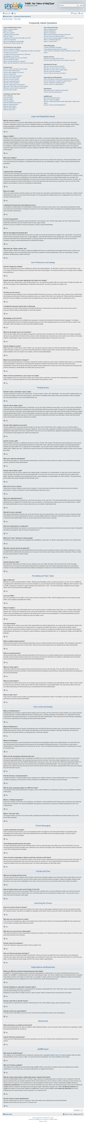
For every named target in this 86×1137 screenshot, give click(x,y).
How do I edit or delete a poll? (11, 77)
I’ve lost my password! (9, 39)
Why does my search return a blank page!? (55, 69)
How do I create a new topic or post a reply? (15, 69)
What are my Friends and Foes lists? (54, 58)
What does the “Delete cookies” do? (13, 43)
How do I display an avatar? (11, 59)
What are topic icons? (9, 109)
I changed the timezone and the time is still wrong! (16, 54)
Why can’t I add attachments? (11, 81)
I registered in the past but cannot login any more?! (17, 38)
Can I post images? (8, 101)
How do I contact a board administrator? (55, 105)
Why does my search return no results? (54, 68)
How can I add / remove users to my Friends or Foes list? (59, 60)
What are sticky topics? (9, 106)
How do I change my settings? (11, 49)
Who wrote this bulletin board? (52, 98)
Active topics (17, 19)
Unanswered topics (7, 19)
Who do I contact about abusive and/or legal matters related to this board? (62, 102)
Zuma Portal (46, 1117)
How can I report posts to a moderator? (14, 84)
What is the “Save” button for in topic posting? (15, 86)
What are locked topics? (10, 107)
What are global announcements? (12, 102)
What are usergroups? (50, 32)
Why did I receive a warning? (11, 82)
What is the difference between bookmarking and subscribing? (60, 79)
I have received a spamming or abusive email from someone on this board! (62, 51)
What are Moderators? (50, 31)
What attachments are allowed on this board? (56, 90)
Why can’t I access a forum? (11, 79)
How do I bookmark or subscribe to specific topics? (58, 81)
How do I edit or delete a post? (11, 70)
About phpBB (56, 1057)
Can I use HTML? (8, 97)
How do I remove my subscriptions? (53, 84)
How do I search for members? (52, 71)
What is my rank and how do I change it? (14, 61)
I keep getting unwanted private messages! (55, 49)
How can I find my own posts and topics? (55, 73)
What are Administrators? (50, 29)
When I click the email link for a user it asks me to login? (18, 63)
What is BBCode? (8, 95)
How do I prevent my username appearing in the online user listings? (22, 50)
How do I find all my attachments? (53, 92)
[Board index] (14, 6)
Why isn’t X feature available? (52, 99)
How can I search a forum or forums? (54, 66)
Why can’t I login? (8, 36)
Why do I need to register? (10, 29)
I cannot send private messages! (53, 47)
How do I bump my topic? (10, 89)
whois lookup (52, 1081)
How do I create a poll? (9, 74)
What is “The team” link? (50, 41)
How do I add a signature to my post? (13, 72)
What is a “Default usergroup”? (52, 39)
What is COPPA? (8, 31)
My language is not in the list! (11, 56)
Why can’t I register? (9, 32)
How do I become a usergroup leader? (54, 36)
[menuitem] (13, 13)
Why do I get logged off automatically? (13, 41)
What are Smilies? (8, 99)
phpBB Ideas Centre (9, 1069)
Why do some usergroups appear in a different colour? (58, 38)
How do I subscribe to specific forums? (54, 82)
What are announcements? (10, 104)
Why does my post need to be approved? (14, 88)
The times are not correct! (10, 52)
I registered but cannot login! (11, 34)
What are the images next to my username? (15, 57)
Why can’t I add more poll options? (12, 76)
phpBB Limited (54, 1055)
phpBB (35, 324)
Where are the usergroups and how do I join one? (57, 34)
